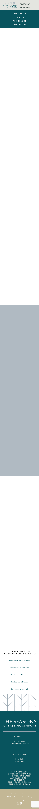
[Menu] (34, 5)
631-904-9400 (24, 8)
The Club (19, 17)
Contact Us (19, 25)
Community (19, 14)
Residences (19, 21)
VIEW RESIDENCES (15, 640)
